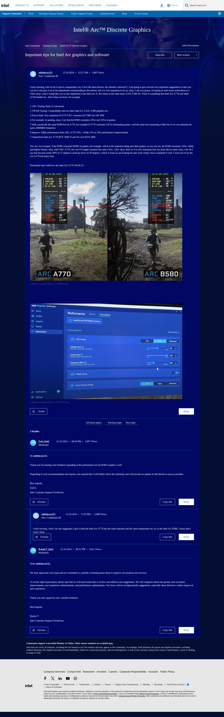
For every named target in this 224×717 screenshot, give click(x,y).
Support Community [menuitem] (12, 13)
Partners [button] (92, 5)
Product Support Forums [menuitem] (86, 13)
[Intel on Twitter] (52, 684)
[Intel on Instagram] (75, 684)
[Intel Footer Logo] (29, 690)
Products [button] (22, 5)
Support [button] (38, 5)
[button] (192, 73)
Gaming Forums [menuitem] (112, 13)
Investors (102, 677)
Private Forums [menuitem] (148, 13)
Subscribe (159, 55)
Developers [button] (73, 5)
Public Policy (168, 677)
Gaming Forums (51, 45)
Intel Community (33, 45)
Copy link (167, 505)
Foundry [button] (108, 5)
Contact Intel (74, 677)
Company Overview (54, 677)
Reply (186, 411)
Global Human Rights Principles (131, 701)
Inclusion (154, 677)
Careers (113, 677)
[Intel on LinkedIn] (60, 684)
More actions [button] (184, 55)
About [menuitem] (32, 13)
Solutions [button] (55, 5)
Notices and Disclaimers (148, 699)
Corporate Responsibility (133, 677)
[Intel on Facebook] (45, 684)
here (113, 648)
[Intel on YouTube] (67, 684)
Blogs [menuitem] (130, 13)
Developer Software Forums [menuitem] (53, 13)
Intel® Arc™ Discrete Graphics (76, 45)
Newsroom (89, 677)
